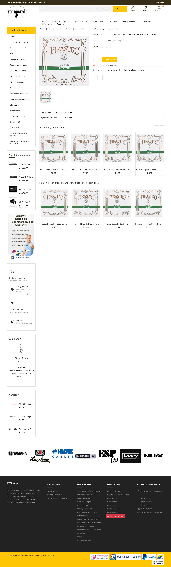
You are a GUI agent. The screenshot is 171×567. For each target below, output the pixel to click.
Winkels (80, 537)
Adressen (111, 505)
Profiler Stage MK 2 (28, 189)
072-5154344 (146, 509)
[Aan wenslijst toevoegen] (47, 152)
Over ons (113, 22)
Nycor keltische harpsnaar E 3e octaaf (59, 224)
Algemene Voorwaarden (87, 495)
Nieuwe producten (54, 495)
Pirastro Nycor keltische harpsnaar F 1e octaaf (94, 224)
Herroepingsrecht (84, 540)
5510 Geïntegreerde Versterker (33, 164)
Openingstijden (83, 505)
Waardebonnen (113, 509)
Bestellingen (112, 498)
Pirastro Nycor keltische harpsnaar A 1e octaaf (93, 170)
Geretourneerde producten (118, 495)
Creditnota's (112, 502)
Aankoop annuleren (115, 516)
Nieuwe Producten (60, 22)
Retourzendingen (84, 502)
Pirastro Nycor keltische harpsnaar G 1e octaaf (125, 170)
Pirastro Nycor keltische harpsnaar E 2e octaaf (125, 224)
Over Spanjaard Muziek (86, 512)
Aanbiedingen (80, 22)
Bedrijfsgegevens (84, 498)
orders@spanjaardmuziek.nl (152, 512)
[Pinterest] (110, 78)
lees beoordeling (114, 41)
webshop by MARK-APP (45, 556)
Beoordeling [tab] (69, 112)
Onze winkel (98, 22)
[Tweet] (100, 78)
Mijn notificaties (113, 512)
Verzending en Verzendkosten (89, 491)
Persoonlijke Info (114, 491)
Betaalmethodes (130, 22)
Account (60, 24)
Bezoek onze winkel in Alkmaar (89, 519)
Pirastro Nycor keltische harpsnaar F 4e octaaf (61, 170)
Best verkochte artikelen (57, 498)
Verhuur (146, 22)
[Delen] (95, 78)
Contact (42, 22)
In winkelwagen (109, 59)
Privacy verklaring (84, 509)
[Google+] (105, 78)
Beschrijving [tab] (46, 112)
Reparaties (46, 24)
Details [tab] (57, 112)
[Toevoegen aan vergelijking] (53, 152)
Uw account (114, 485)
